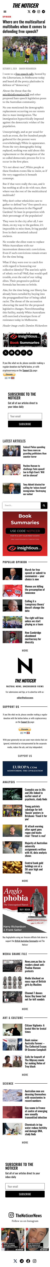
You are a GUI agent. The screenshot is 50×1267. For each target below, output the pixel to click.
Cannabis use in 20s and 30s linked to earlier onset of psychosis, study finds (36, 794)
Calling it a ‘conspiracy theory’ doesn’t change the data (34, 606)
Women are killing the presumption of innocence (35, 589)
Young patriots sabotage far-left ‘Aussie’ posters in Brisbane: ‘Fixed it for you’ (36, 812)
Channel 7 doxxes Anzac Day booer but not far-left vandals (35, 996)
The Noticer (25, 5)
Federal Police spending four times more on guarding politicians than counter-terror (35, 451)
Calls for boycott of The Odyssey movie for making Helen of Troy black (35, 1061)
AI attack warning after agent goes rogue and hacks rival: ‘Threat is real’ (35, 831)
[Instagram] (38, 11)
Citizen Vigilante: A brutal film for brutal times (35, 1028)
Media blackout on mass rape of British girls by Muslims (35, 981)
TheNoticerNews (29, 1215)
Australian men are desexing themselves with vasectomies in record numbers (35, 1096)
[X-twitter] (29, 11)
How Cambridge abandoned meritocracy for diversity (33, 637)
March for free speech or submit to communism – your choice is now (35, 574)
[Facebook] (33, 11)
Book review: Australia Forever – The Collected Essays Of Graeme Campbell (35, 1045)
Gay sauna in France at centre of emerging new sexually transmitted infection (36, 1112)
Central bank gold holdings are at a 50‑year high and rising (34, 867)
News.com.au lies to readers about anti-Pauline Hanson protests (35, 966)
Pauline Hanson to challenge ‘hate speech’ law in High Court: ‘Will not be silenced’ (34, 470)
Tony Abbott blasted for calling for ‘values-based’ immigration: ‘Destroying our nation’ (34, 489)
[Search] (44, 505)
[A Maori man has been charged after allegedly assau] (37, 1239)
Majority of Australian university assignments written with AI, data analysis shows (36, 849)
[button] (5, 11)
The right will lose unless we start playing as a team (34, 621)
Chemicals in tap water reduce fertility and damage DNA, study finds (36, 1129)
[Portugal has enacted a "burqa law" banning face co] (12, 1239)
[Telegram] (43, 11)
